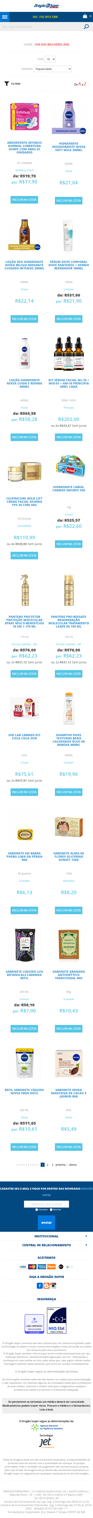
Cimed (69, 514)
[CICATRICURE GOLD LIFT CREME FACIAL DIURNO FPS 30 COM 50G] (24, 487)
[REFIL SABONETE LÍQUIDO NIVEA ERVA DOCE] (24, 1079)
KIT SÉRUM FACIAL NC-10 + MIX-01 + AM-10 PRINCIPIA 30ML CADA (68, 383)
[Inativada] (56, 1332)
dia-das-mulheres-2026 (52, 44)
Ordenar (27, 68)
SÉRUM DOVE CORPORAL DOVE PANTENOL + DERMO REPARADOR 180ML (68, 264)
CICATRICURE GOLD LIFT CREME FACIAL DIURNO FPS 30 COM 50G (24, 501)
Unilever (69, 289)
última (73, 1164)
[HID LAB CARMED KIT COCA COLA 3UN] (24, 724)
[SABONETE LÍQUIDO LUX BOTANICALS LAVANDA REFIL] (24, 961)
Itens (40, 59)
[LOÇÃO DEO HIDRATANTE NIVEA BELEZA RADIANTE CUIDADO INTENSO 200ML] (24, 251)
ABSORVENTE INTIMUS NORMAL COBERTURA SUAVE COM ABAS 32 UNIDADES (24, 147)
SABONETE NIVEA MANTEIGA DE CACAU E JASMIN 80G (69, 1093)
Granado (24, 880)
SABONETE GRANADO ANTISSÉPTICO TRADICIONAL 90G (69, 974)
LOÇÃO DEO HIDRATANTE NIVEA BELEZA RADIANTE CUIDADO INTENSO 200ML (24, 264)
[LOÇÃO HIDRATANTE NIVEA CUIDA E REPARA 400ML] (24, 369)
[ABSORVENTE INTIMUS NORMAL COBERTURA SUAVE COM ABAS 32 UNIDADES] (24, 132)
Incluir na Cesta (24, 200)
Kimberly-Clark (24, 170)
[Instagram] (53, 1287)
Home (28, 44)
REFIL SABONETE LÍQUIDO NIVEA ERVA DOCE (24, 1091)
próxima (61, 1164)
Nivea (68, 171)
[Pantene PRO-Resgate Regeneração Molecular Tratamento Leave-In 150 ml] (68, 606)
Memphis (68, 880)
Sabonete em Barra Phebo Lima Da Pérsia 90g (24, 856)
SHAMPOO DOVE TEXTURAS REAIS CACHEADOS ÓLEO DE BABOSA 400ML (69, 740)
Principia (69, 407)
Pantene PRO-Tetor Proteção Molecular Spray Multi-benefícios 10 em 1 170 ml (24, 621)
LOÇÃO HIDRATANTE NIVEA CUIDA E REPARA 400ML (24, 383)
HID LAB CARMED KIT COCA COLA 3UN (24, 736)
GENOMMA (24, 526)
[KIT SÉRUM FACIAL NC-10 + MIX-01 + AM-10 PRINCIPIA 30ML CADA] (68, 369)
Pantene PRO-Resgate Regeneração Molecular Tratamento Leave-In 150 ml (68, 621)
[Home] (46, 6)
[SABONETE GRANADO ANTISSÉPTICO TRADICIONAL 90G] (68, 961)
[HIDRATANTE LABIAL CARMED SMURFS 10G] (68, 476)
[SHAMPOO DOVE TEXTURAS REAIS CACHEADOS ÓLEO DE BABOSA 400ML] (68, 724)
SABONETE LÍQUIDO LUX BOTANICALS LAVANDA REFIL (24, 974)
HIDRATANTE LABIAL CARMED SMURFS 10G (68, 488)
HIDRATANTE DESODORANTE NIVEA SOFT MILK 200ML (68, 146)
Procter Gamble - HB (24, 644)
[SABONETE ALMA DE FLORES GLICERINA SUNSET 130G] (68, 842)
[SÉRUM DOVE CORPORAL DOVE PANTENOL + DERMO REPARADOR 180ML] (68, 251)
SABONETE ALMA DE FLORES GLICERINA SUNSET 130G (68, 856)
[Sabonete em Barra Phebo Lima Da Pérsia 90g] (24, 842)
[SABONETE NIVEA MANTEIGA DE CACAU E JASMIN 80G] (68, 1079)
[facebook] (40, 1287)
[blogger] (46, 1287)
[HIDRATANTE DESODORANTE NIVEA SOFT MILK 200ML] (68, 132)
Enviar (46, 1222)
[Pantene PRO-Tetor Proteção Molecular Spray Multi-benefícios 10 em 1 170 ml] (24, 606)
